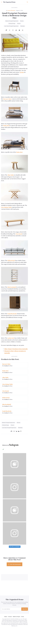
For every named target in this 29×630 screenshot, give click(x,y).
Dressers (18, 23)
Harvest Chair (7, 99)
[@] (6, 450)
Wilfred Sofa (11, 260)
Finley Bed (6, 125)
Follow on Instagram (15, 546)
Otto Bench (19, 234)
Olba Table (10, 175)
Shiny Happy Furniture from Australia (16, 349)
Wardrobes (20, 427)
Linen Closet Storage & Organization (9, 427)
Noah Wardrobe (12, 313)
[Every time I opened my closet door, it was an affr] (14, 464)
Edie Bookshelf (11, 287)
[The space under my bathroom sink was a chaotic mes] (14, 510)
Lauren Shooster (11, 10)
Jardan (22, 72)
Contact (10, 616)
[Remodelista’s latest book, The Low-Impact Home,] (14, 533)
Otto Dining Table (6, 207)
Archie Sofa (10, 338)
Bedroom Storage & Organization (8, 422)
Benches (18, 422)
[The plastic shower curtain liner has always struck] (14, 487)
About (5, 616)
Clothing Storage (12, 23)
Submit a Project (16, 616)
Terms (22, 616)
